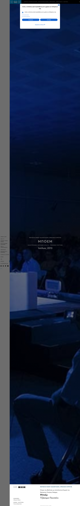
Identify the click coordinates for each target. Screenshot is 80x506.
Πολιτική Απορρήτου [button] (26, 16)
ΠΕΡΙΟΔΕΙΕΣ (52, 1)
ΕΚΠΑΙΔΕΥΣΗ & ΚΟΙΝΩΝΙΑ (4, 252)
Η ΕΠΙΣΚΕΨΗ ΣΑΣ (4, 263)
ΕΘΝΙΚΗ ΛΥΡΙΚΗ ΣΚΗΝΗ (4, 241)
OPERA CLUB (3, 236)
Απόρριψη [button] (30, 19)
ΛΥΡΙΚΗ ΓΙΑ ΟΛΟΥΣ (5, 254)
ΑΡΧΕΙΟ (2, 261)
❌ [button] (59, 5)
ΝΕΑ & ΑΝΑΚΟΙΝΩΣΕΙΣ (4, 247)
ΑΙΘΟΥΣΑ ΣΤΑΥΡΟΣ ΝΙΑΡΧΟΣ (30, 1)
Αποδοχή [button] (49, 19)
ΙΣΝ (1, 259)
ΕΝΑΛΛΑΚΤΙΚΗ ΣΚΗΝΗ (43, 1)
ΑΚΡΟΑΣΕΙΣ (3, 249)
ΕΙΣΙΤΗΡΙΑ (65, 1)
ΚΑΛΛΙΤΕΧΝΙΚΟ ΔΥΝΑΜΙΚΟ (4, 244)
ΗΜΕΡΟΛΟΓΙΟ (59, 1)
